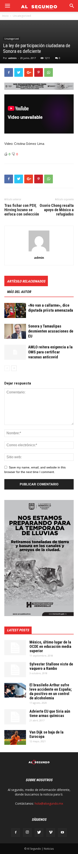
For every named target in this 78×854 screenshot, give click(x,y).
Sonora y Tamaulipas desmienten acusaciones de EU (50, 331)
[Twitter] (39, 832)
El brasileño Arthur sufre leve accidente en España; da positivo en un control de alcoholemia (50, 691)
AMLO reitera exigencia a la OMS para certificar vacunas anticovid (50, 352)
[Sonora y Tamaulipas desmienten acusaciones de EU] (15, 331)
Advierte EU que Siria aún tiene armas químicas (49, 713)
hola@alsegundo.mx (49, 803)
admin (12, 58)
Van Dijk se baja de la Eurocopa (46, 734)
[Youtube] (62, 832)
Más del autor (19, 292)
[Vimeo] (50, 832)
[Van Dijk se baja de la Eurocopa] (15, 737)
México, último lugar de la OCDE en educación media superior (50, 646)
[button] (72, 6)
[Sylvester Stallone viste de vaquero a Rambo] (15, 669)
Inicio (5, 16)
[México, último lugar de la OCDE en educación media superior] (15, 647)
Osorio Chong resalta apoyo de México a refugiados (57, 209)
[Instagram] (27, 832)
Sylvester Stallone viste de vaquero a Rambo (51, 666)
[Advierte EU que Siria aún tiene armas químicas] (15, 716)
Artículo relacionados (26, 281)
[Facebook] (15, 832)
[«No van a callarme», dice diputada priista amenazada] (15, 310)
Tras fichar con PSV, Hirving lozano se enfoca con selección (21, 209)
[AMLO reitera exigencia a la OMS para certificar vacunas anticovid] (15, 352)
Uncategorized (22, 16)
